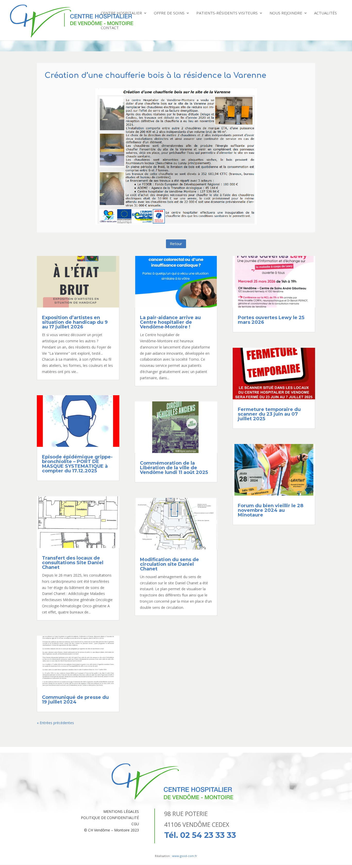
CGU (135, 823)
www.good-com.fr (184, 856)
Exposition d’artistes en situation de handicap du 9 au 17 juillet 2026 (75, 322)
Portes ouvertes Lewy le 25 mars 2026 (271, 320)
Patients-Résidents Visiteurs (227, 13)
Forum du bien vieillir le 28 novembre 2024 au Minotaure (270, 510)
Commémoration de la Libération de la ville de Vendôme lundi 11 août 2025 (174, 467)
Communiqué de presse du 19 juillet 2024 (75, 699)
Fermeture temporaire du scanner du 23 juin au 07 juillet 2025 (269, 414)
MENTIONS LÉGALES (121, 811)
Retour (176, 243)
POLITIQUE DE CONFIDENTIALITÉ (110, 817)
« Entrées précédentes (55, 722)
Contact (110, 28)
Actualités (325, 13)
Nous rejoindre (286, 13)
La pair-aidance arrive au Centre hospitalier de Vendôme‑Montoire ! (170, 322)
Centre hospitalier (121, 13)
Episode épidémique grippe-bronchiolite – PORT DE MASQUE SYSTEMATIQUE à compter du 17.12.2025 (77, 464)
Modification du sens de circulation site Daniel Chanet (169, 564)
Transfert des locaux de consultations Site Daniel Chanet (72, 562)
